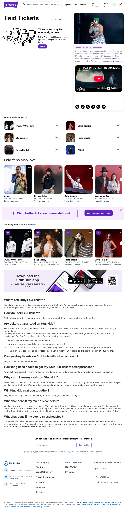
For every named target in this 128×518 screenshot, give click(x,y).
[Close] (121, 210)
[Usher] (18, 183)
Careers (39, 492)
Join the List (84, 445)
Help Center (71, 467)
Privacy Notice (94, 502)
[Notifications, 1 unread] (120, 5)
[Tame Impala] (79, 247)
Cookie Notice (109, 502)
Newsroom (41, 487)
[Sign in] (114, 5)
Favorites (84, 5)
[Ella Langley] (48, 247)
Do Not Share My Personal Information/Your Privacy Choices (26, 507)
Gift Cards (69, 472)
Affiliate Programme (45, 477)
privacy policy (70, 452)
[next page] (122, 179)
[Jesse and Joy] (109, 183)
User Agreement (82, 502)
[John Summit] (79, 183)
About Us (40, 467)
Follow (42, 46)
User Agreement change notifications (107, 504)
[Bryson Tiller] (48, 183)
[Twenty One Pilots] (18, 247)
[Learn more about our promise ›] (13, 463)
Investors (40, 482)
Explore (67, 5)
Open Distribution (44, 472)
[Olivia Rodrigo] (109, 247)
